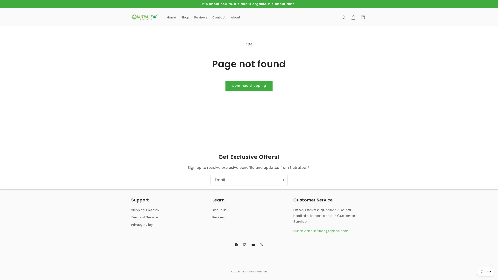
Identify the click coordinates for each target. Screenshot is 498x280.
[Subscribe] (282, 180)
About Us (219, 210)
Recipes (218, 217)
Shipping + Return (145, 210)
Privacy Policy (142, 225)
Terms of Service (144, 217)
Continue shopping (249, 85)
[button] (344, 17)
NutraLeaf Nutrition (254, 271)
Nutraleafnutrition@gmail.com (320, 231)
